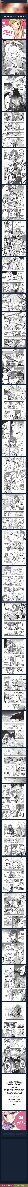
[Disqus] (14, 1159)
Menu (2, 1)
